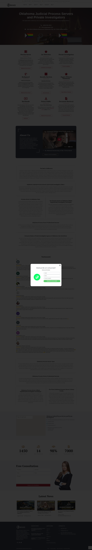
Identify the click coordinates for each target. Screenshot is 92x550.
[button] (59, 265)
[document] (46, 275)
